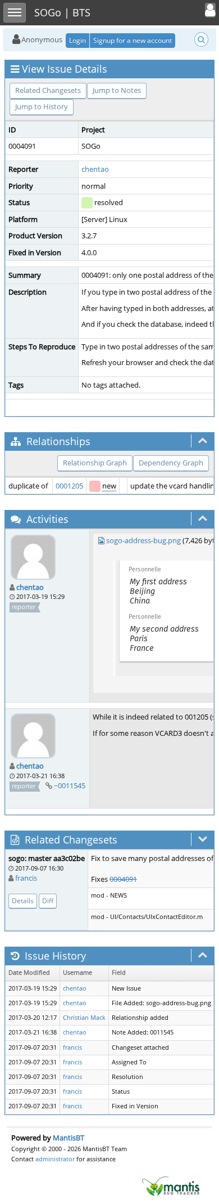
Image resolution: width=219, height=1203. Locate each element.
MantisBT (68, 1138)
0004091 (123, 879)
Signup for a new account (132, 40)
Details (23, 900)
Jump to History (41, 106)
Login (77, 40)
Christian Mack (84, 1018)
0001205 (69, 486)
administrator (55, 1159)
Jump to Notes (117, 90)
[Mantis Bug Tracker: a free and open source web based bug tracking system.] (170, 1185)
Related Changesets (48, 90)
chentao (95, 169)
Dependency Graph (171, 463)
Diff (47, 900)
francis (26, 878)
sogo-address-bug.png (143, 540)
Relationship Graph (95, 463)
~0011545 (69, 785)
